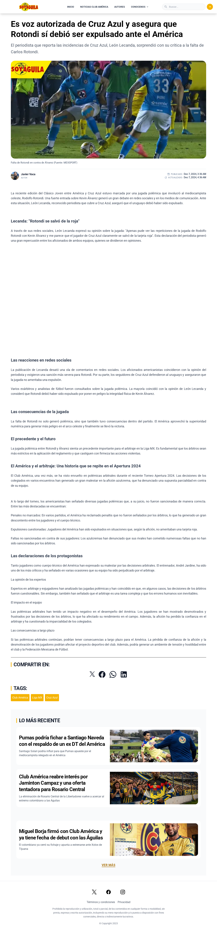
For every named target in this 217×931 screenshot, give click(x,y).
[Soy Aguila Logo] (29, 7)
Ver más (108, 865)
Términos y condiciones (101, 902)
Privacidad (124, 902)
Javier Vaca (28, 174)
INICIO (70, 6)
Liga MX (37, 697)
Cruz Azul (52, 697)
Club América (20, 697)
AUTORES (119, 6)
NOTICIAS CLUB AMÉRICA (94, 6)
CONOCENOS (138, 6)
